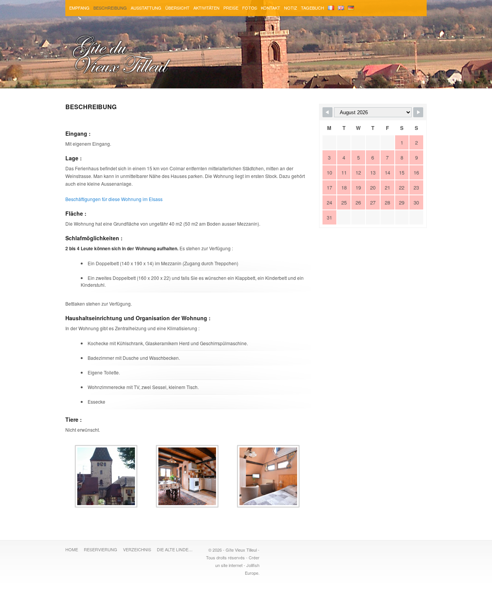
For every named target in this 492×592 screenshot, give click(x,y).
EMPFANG (79, 8)
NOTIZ (290, 8)
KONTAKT (270, 8)
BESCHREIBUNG (110, 8)
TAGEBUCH (312, 8)
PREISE (230, 8)
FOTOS (249, 8)
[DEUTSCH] (351, 8)
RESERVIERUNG (100, 549)
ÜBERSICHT (177, 8)
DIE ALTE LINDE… (175, 549)
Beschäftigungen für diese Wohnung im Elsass (114, 199)
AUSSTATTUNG (146, 8)
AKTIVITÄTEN (206, 8)
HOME (71, 549)
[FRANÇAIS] (331, 8)
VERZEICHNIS (137, 549)
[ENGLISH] (341, 8)
